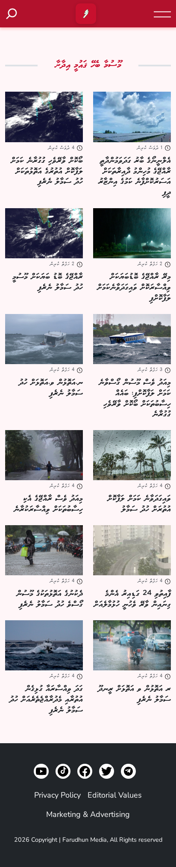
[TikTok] (63, 771)
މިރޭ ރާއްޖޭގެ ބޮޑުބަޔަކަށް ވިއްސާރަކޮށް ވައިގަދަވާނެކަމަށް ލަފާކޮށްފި (134, 287)
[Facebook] (84, 771)
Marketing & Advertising (88, 814)
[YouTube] (41, 771)
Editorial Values (115, 795)
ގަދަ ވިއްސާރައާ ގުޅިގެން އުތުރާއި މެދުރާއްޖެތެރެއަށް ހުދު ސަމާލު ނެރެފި (46, 700)
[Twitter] (106, 771)
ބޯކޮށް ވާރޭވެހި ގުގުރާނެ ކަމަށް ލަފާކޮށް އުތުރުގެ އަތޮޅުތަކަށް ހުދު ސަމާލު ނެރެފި (47, 171)
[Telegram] (128, 771)
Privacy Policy (57, 795)
